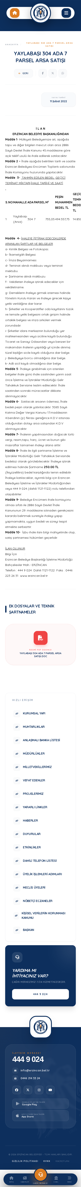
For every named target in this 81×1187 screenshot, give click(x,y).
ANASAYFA (11, 44)
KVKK (46, 1161)
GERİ (25, 73)
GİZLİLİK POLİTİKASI (25, 1161)
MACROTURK (62, 1161)
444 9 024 (40, 994)
